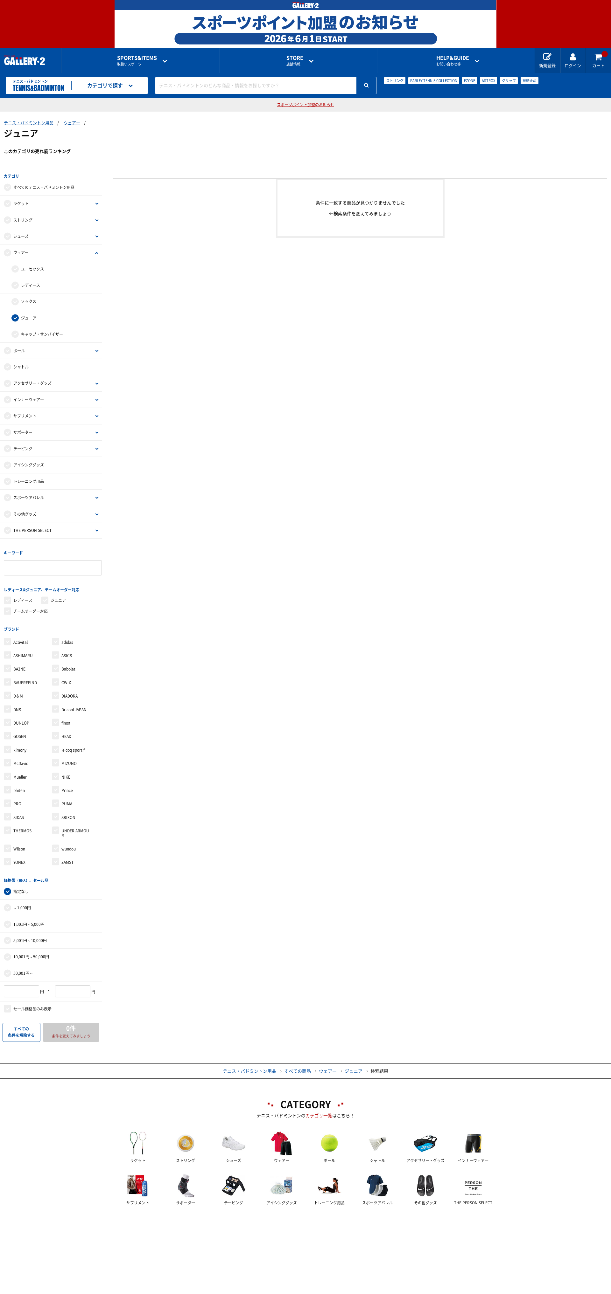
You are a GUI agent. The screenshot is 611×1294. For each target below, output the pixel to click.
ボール (19, 351)
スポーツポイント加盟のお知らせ (305, 105)
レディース (30, 285)
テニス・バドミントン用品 (28, 123)
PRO (17, 804)
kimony (19, 750)
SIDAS (18, 817)
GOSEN (19, 736)
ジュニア (28, 318)
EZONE (469, 80)
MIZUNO (69, 763)
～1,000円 (22, 908)
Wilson (19, 849)
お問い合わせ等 (452, 60)
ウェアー (72, 123)
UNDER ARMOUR (75, 833)
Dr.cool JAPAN (74, 710)
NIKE (65, 777)
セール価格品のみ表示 (32, 1009)
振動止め (530, 80)
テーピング (22, 449)
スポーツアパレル (28, 497)
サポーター (22, 432)
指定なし (21, 891)
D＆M (18, 696)
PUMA (66, 804)
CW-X (66, 683)
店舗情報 (294, 60)
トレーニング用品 (28, 481)
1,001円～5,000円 (29, 924)
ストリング (395, 80)
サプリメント (24, 416)
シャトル (21, 367)
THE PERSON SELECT (32, 530)
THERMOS (22, 831)
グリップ (509, 80)
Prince (67, 790)
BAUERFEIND (25, 683)
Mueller (20, 777)
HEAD (66, 736)
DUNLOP (21, 723)
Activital (20, 642)
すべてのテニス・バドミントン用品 (43, 187)
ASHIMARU (23, 655)
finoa (65, 723)
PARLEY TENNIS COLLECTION (433, 80)
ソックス (28, 301)
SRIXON (68, 817)
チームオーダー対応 (30, 611)
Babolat (68, 669)
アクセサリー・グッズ (32, 383)
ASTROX (488, 80)
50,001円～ (23, 973)
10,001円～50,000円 (31, 957)
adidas (67, 642)
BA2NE (19, 669)
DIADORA (69, 696)
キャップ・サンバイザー (42, 334)
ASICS (66, 655)
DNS (17, 710)
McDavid (20, 763)
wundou (68, 849)
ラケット (21, 203)
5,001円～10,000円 (30, 940)
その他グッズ (24, 514)
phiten (19, 790)
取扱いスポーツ (137, 60)
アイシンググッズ (28, 465)
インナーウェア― (28, 400)
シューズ (21, 236)
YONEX (19, 862)
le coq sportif (73, 750)
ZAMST (67, 862)
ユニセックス (32, 269)
